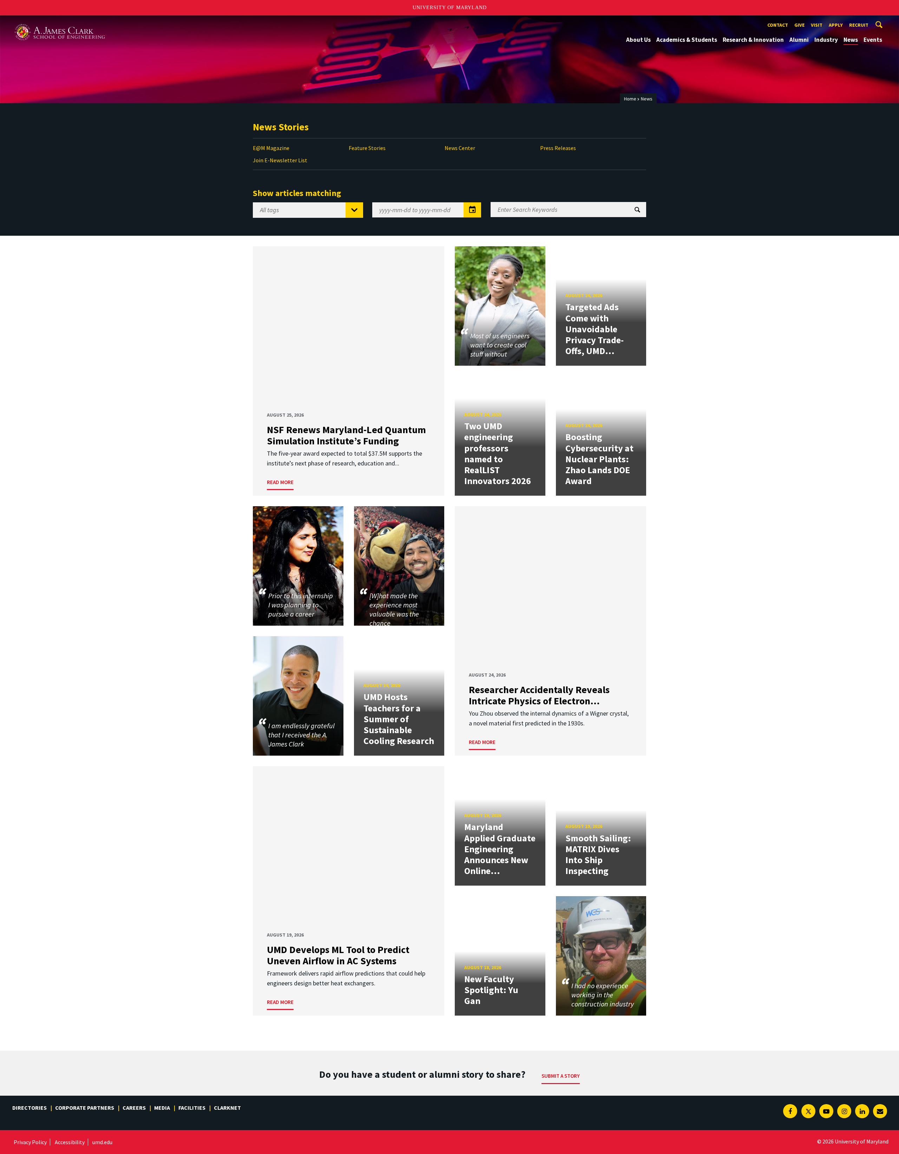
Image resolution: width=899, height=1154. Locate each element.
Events (873, 40)
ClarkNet (227, 1107)
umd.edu (102, 1142)
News (851, 40)
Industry (826, 40)
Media (162, 1107)
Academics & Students (686, 40)
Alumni (799, 40)
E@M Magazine (271, 147)
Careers (134, 1107)
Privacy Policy (30, 1142)
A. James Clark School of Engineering (59, 22)
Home (630, 99)
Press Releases (558, 147)
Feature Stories (367, 147)
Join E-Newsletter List (280, 160)
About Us (638, 40)
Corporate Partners (84, 1107)
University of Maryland (450, 7)
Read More (280, 482)
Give (799, 25)
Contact (777, 25)
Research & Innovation (753, 40)
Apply (836, 25)
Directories (29, 1107)
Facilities (191, 1107)
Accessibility (70, 1142)
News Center (460, 147)
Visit (816, 25)
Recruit (858, 25)
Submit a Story (561, 1075)
